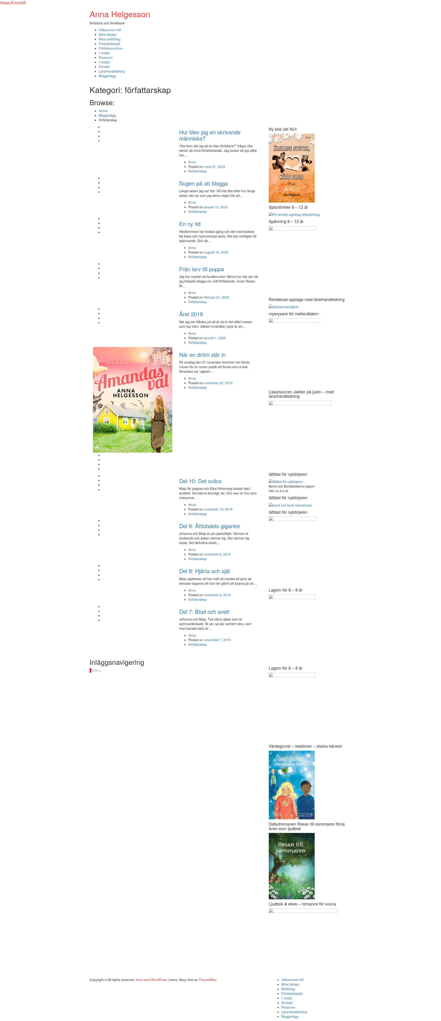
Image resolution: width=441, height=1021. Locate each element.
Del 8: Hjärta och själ (204, 571)
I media (104, 53)
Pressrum (106, 57)
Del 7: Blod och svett (204, 611)
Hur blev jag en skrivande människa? (209, 135)
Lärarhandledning (111, 71)
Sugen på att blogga (203, 183)
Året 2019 (191, 314)
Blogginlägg (107, 75)
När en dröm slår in (202, 354)
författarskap (197, 171)
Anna (192, 162)
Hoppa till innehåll (13, 2)
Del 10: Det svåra (200, 481)
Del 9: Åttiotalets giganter (209, 526)
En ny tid (190, 224)
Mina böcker (108, 34)
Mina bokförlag (109, 39)
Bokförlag (288, 989)
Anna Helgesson (120, 14)
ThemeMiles (208, 979)
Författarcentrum (111, 48)
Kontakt (104, 66)
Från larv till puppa (201, 269)
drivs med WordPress (152, 979)
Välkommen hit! (110, 30)
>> (100, 670)
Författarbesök (109, 43)
